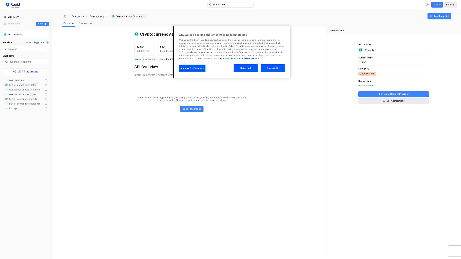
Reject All (245, 68)
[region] (231, 52)
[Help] (427, 5)
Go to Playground (191, 109)
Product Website (367, 85)
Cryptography (96, 16)
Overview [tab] (68, 23)
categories (78, 16)
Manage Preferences (192, 68)
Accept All (272, 68)
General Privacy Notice (247, 58)
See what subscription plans (149, 59)
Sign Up (450, 4)
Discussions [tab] (85, 23)
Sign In (437, 4)
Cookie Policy (227, 58)
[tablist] (77, 23)
